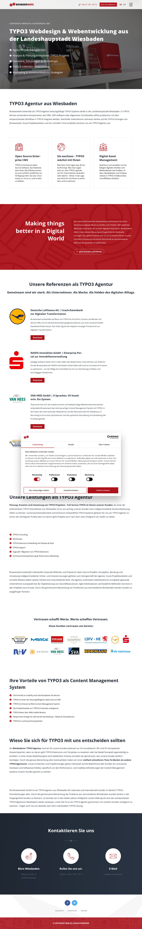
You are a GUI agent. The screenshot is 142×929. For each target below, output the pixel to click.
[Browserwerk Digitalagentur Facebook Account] (67, 903)
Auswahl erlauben (71, 490)
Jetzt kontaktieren (108, 4)
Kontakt (84, 911)
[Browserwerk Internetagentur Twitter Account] (74, 903)
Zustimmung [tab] (38, 444)
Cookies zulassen (103, 490)
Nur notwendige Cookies (39, 490)
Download (37, 337)
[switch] (54, 479)
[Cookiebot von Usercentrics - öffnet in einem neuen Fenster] (108, 437)
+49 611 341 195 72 (89, 4)
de (121, 4)
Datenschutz (72, 911)
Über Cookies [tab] (104, 444)
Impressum (59, 911)
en (124, 4)
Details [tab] (71, 444)
